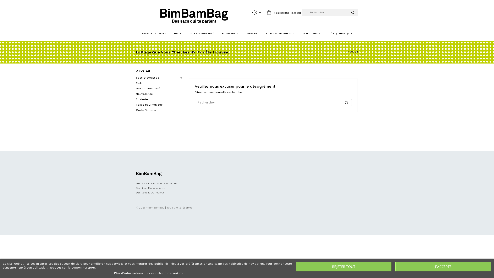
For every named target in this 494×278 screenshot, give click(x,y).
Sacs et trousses (154, 33)
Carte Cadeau (311, 33)
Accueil (143, 71)
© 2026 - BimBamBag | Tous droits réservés (164, 207)
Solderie (252, 33)
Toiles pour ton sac (280, 33)
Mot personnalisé (201, 33)
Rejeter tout (343, 266)
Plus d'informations (128, 273)
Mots (177, 33)
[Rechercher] (353, 12)
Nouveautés (230, 33)
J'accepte (443, 266)
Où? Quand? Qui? (340, 33)
